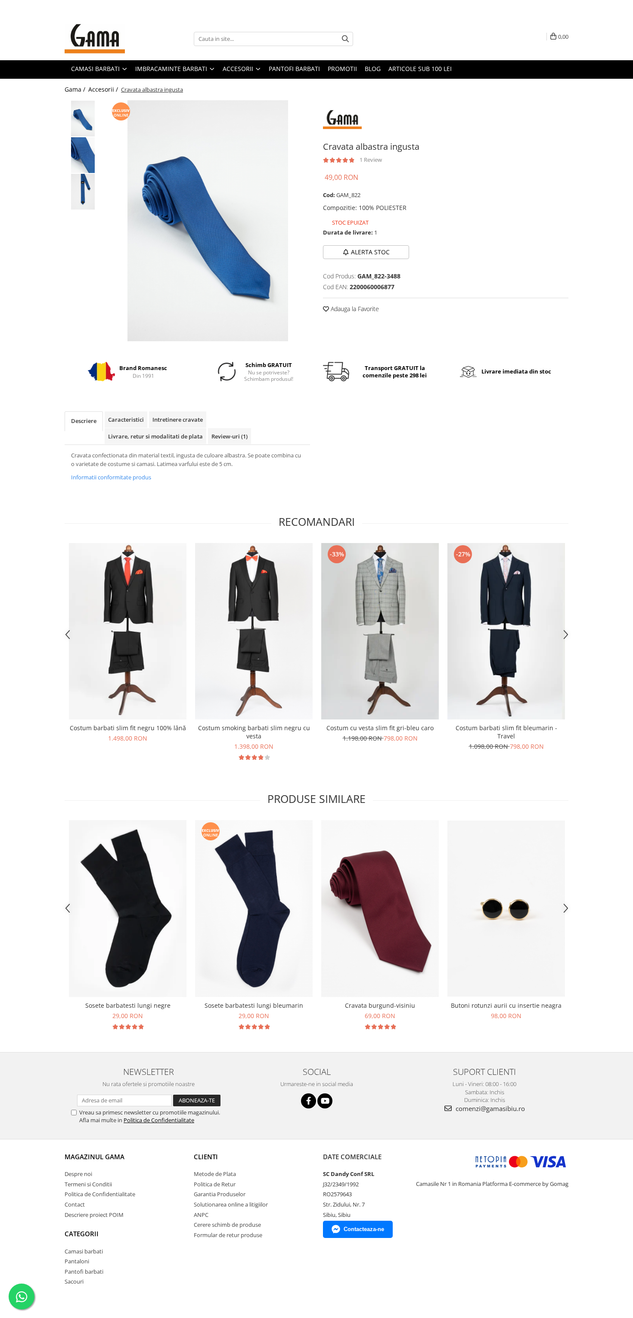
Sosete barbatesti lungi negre (128, 1005)
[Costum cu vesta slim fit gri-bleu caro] (380, 631)
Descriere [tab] (83, 421)
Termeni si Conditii (88, 1184)
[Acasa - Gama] (108, 39)
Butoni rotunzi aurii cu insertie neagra (506, 1005)
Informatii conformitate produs (111, 477)
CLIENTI (206, 1156)
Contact (75, 1204)
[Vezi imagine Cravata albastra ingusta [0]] (83, 118)
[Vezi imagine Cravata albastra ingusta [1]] (83, 155)
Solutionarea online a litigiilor (231, 1204)
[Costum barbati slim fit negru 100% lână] (127, 631)
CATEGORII (82, 1233)
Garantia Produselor (219, 1194)
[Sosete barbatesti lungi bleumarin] (254, 908)
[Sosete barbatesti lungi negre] (127, 908)
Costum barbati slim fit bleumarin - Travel (506, 732)
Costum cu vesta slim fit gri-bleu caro (380, 728)
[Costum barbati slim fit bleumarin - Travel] (506, 631)
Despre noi (78, 1174)
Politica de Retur (215, 1184)
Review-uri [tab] (229, 436)
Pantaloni (77, 1261)
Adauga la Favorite (354, 309)
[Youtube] (324, 1100)
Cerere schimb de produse (227, 1224)
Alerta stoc (370, 252)
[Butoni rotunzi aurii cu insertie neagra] (506, 909)
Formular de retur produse (228, 1235)
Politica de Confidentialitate (159, 1120)
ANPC (201, 1215)
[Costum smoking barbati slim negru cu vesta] (254, 631)
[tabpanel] (208, 220)
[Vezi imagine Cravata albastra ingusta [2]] (83, 192)
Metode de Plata (215, 1174)
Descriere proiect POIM (94, 1215)
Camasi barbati (84, 1251)
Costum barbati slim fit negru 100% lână (128, 728)
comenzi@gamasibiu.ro (489, 1108)
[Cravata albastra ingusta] (208, 220)
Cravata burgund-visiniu (380, 1005)
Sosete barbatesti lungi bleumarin (254, 1005)
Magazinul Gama (94, 1156)
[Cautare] (345, 39)
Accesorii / (104, 89)
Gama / (76, 89)
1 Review (371, 160)
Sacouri (74, 1281)
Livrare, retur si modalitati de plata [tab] (155, 436)
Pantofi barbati (84, 1271)
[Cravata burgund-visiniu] (380, 908)
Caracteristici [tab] (126, 419)
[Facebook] (308, 1100)
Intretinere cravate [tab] (177, 419)
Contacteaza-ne (364, 1229)
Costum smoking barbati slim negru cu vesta (254, 732)
